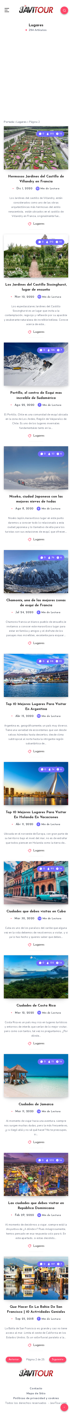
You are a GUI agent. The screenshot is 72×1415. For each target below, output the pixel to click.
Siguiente (58, 1359)
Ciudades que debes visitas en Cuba (36, 911)
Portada (9, 122)
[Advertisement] (36, 80)
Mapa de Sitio (36, 1393)
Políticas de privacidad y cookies (36, 1398)
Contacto (36, 1388)
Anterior (14, 1359)
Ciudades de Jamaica (36, 1104)
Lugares (22, 122)
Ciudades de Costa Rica (36, 1005)
